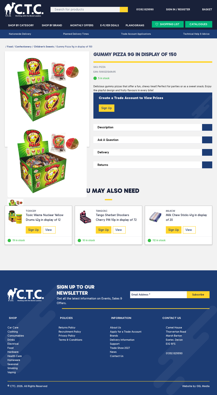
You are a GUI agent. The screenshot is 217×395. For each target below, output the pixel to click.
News (113, 351)
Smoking (12, 368)
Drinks (11, 339)
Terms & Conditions (70, 339)
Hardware (13, 351)
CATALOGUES (198, 24)
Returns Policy (67, 327)
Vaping (11, 372)
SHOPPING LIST (169, 24)
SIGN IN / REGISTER (178, 9)
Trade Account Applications (136, 33)
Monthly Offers (81, 25)
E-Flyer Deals (109, 25)
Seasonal (12, 364)
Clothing (12, 331)
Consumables (15, 335)
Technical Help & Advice (196, 33)
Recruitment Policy (70, 331)
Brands (114, 335)
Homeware (13, 360)
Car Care (12, 327)
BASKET (207, 9)
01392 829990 (145, 9)
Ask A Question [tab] (108, 140)
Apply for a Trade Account (125, 331)
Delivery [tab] (103, 152)
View (48, 230)
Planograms (135, 25)
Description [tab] (105, 127)
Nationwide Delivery (20, 33)
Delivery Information (122, 339)
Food (10, 46)
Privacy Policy (67, 335)
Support (114, 343)
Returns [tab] (103, 165)
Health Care (14, 356)
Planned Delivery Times (76, 33)
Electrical (13, 343)
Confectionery (23, 46)
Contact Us (116, 356)
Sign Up (106, 108)
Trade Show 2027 (120, 347)
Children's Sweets (44, 46)
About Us (115, 327)
